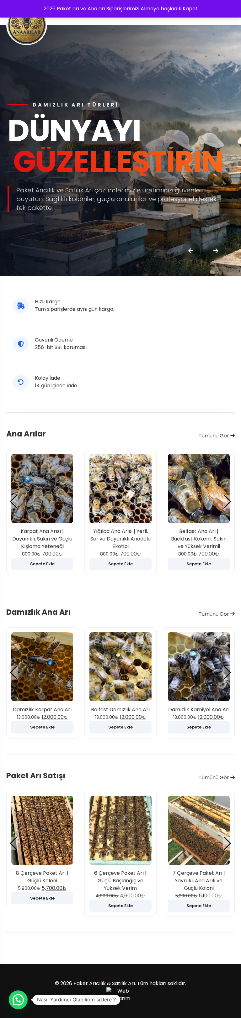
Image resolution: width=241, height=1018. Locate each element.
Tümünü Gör (214, 435)
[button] (227, 502)
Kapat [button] (190, 8)
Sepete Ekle (42, 564)
